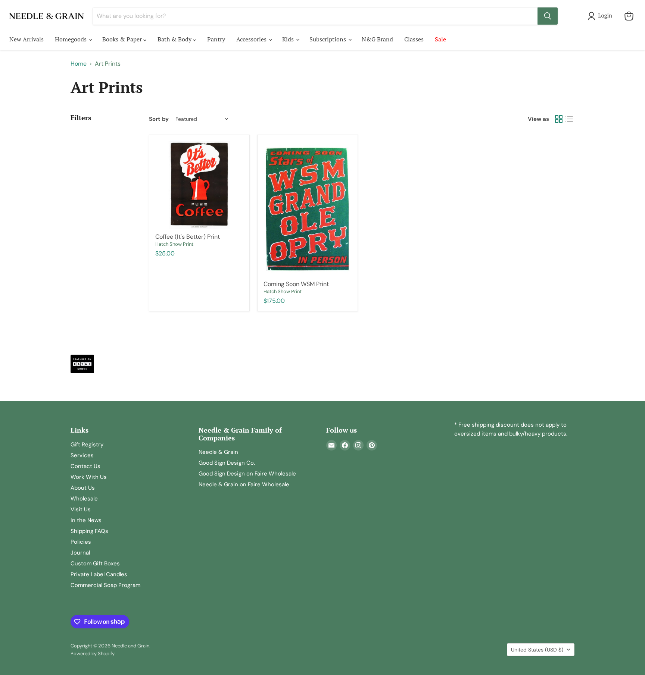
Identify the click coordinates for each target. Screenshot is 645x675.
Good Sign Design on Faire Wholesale (247, 473)
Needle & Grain (218, 452)
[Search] (548, 16)
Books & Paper (122, 39)
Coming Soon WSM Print (296, 284)
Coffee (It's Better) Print (187, 237)
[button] (601, 16)
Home (79, 63)
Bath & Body (175, 39)
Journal (80, 552)
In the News (86, 520)
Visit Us (81, 509)
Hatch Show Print (174, 244)
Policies (81, 542)
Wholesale (84, 498)
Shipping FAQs (89, 531)
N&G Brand (377, 39)
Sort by (159, 119)
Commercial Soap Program (105, 585)
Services (82, 455)
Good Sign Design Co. (227, 463)
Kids (288, 39)
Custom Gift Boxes (95, 563)
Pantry (216, 39)
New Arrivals (26, 39)
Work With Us (89, 477)
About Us (83, 488)
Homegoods (71, 39)
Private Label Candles (99, 574)
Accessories (252, 39)
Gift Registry (87, 444)
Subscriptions (328, 39)
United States (537, 649)
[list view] (569, 119)
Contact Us (85, 466)
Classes (414, 39)
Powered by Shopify (93, 653)
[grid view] (559, 119)
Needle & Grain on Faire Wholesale (244, 484)
